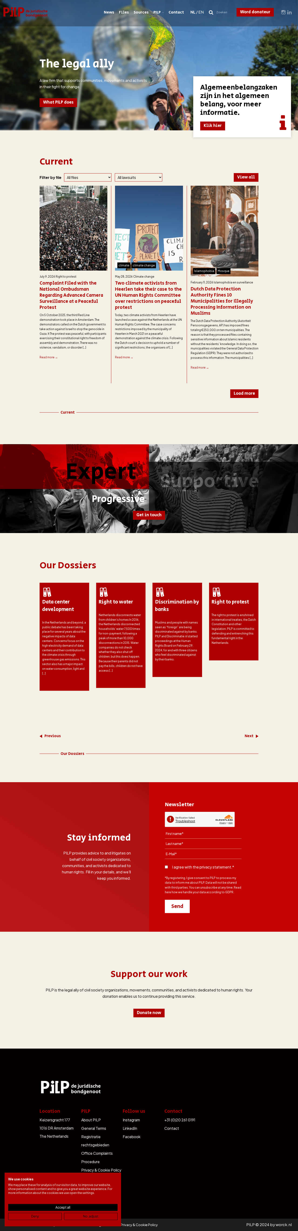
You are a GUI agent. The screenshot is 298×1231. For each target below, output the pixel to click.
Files (124, 12)
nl (192, 12)
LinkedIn (130, 1128)
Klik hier (213, 126)
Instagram (131, 1119)
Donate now (149, 1013)
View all (246, 177)
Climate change (143, 276)
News (109, 12)
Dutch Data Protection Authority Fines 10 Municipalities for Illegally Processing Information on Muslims (222, 301)
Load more (244, 394)
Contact (176, 12)
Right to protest (66, 276)
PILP (157, 12)
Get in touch (149, 515)
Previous (52, 736)
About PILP (91, 1119)
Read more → (49, 357)
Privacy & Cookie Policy (101, 1170)
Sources (141, 12)
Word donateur (255, 12)
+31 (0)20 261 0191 (179, 1119)
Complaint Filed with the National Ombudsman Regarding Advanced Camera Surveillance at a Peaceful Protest (71, 295)
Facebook (131, 1136)
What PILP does (58, 102)
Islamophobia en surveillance (233, 282)
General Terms (93, 1128)
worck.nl (284, 1224)
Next (249, 736)
